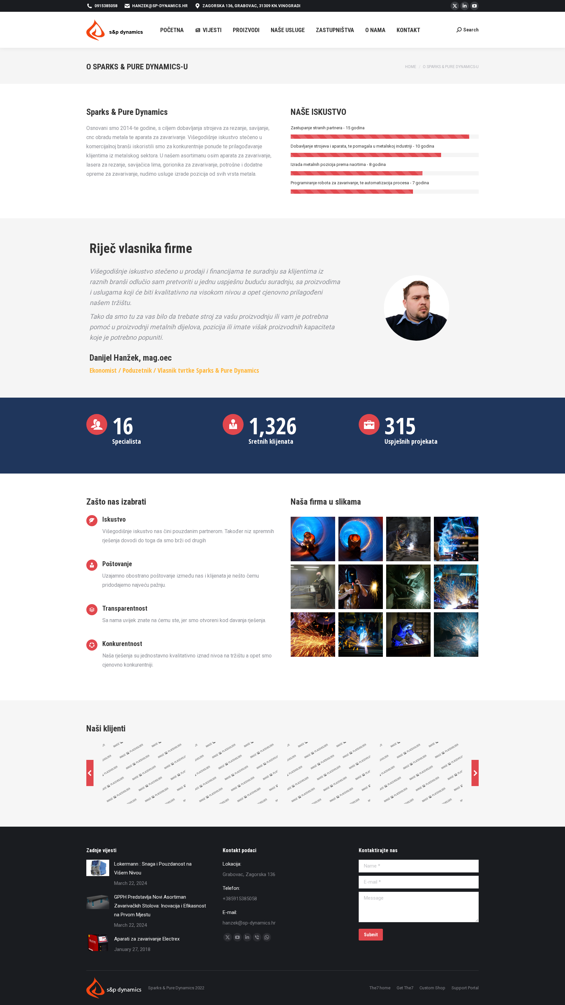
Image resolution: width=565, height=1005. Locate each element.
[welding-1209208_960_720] (456, 539)
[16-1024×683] (313, 634)
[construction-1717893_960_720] (408, 539)
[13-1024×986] (408, 634)
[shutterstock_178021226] (313, 539)
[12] (456, 634)
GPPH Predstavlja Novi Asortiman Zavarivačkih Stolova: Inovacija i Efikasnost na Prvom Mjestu (160, 906)
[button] (90, 773)
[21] (408, 587)
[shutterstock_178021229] (360, 539)
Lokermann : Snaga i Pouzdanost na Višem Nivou (153, 868)
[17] (456, 587)
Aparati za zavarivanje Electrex (147, 939)
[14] (360, 634)
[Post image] (97, 868)
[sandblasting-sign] (313, 587)
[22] (360, 587)
